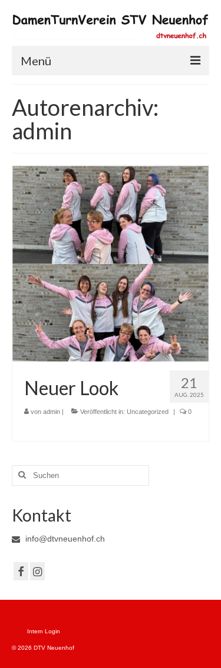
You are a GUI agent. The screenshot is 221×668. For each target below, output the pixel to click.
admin (51, 411)
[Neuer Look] (110, 263)
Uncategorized (148, 411)
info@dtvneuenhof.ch (64, 538)
